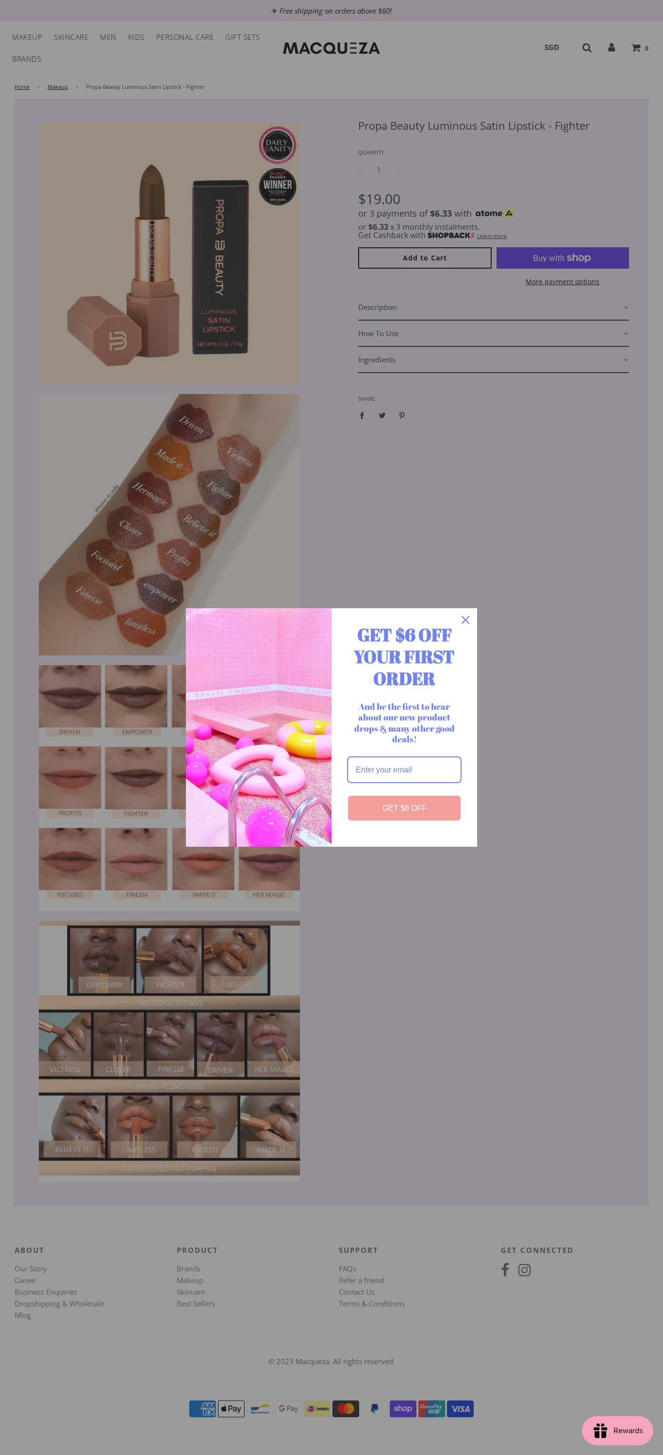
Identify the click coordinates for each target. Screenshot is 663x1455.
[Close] (465, 620)
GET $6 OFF (404, 808)
